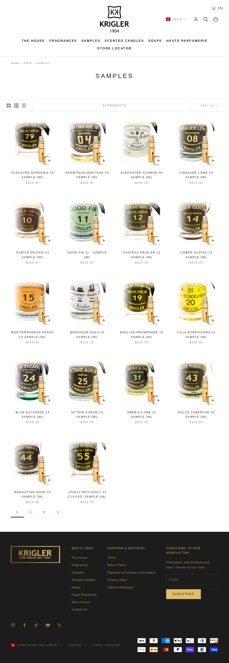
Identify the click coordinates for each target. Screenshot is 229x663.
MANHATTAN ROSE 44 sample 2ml (32, 494)
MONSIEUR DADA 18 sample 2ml (87, 334)
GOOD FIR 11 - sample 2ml (87, 255)
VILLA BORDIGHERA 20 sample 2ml (196, 334)
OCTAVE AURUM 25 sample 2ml (87, 414)
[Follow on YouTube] (48, 625)
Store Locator (114, 48)
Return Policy (116, 565)
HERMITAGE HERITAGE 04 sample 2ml (87, 175)
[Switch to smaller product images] (16, 105)
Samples (90, 40)
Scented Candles (124, 40)
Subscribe (183, 594)
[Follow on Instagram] (13, 625)
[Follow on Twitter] (59, 625)
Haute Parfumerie (186, 40)
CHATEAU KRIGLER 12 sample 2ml (142, 255)
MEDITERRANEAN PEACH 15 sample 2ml (32, 334)
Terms (111, 557)
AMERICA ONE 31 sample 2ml (141, 414)
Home (15, 63)
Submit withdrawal (120, 587)
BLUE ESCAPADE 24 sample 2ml (33, 414)
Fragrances (63, 40)
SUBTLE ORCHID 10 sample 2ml (32, 255)
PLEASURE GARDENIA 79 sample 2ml (32, 175)
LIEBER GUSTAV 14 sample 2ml (196, 255)
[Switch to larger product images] (9, 105)
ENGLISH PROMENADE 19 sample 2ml (141, 334)
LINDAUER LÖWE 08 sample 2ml (196, 175)
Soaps (155, 40)
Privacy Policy (117, 580)
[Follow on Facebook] (24, 625)
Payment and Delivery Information (131, 572)
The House (33, 40)
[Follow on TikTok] (36, 625)
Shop (28, 63)
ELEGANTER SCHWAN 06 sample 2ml (142, 175)
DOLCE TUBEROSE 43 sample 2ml (196, 414)
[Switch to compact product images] (24, 105)
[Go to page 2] (57, 512)
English (75, 645)
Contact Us (79, 609)
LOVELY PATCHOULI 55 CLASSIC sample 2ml (87, 494)
